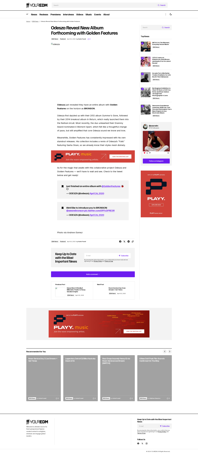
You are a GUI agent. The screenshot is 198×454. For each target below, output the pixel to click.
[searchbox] (104, 5)
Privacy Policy (98, 261)
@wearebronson (75, 210)
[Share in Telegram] (128, 241)
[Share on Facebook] (120, 241)
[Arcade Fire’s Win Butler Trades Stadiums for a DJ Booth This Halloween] (146, 77)
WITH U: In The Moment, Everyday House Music (161, 43)
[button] (27, 14)
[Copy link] (133, 241)
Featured (63, 39)
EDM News (35, 21)
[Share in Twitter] (124, 241)
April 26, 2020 (97, 193)
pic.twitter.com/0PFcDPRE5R (99, 210)
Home (28, 21)
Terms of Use (109, 261)
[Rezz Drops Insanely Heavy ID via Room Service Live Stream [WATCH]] (117, 378)
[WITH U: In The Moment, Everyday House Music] (146, 47)
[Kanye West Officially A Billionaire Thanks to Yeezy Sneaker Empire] (72, 290)
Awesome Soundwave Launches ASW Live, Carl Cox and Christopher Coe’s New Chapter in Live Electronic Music (162, 109)
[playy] (93, 156)
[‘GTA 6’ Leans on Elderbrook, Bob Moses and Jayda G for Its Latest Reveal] (146, 62)
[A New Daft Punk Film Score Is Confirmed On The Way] (154, 378)
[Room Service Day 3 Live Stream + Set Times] (114, 290)
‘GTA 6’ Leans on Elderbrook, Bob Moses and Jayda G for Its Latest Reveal (161, 60)
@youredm (153, 125)
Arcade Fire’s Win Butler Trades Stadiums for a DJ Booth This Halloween (161, 75)
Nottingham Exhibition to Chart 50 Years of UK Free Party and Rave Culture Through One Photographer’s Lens (161, 91)
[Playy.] (99, 323)
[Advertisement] (156, 194)
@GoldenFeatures (111, 186)
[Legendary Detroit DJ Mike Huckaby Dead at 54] (80, 378)
